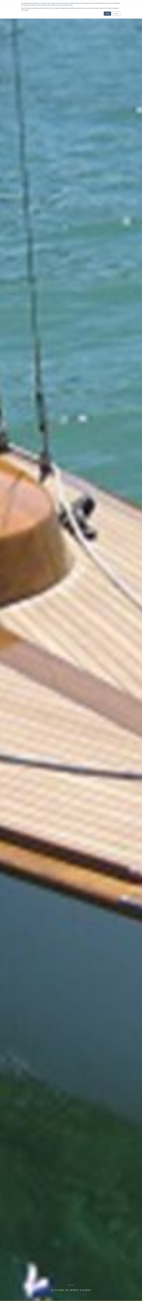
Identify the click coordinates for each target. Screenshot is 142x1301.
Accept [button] (107, 13)
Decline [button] (116, 13)
